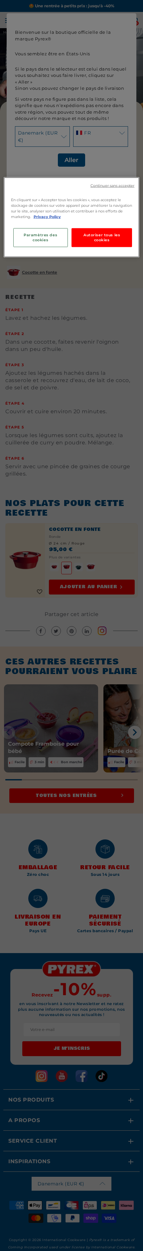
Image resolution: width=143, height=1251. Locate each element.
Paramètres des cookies (40, 237)
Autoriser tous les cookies (101, 237)
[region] (72, 217)
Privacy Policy (47, 216)
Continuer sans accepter (112, 186)
